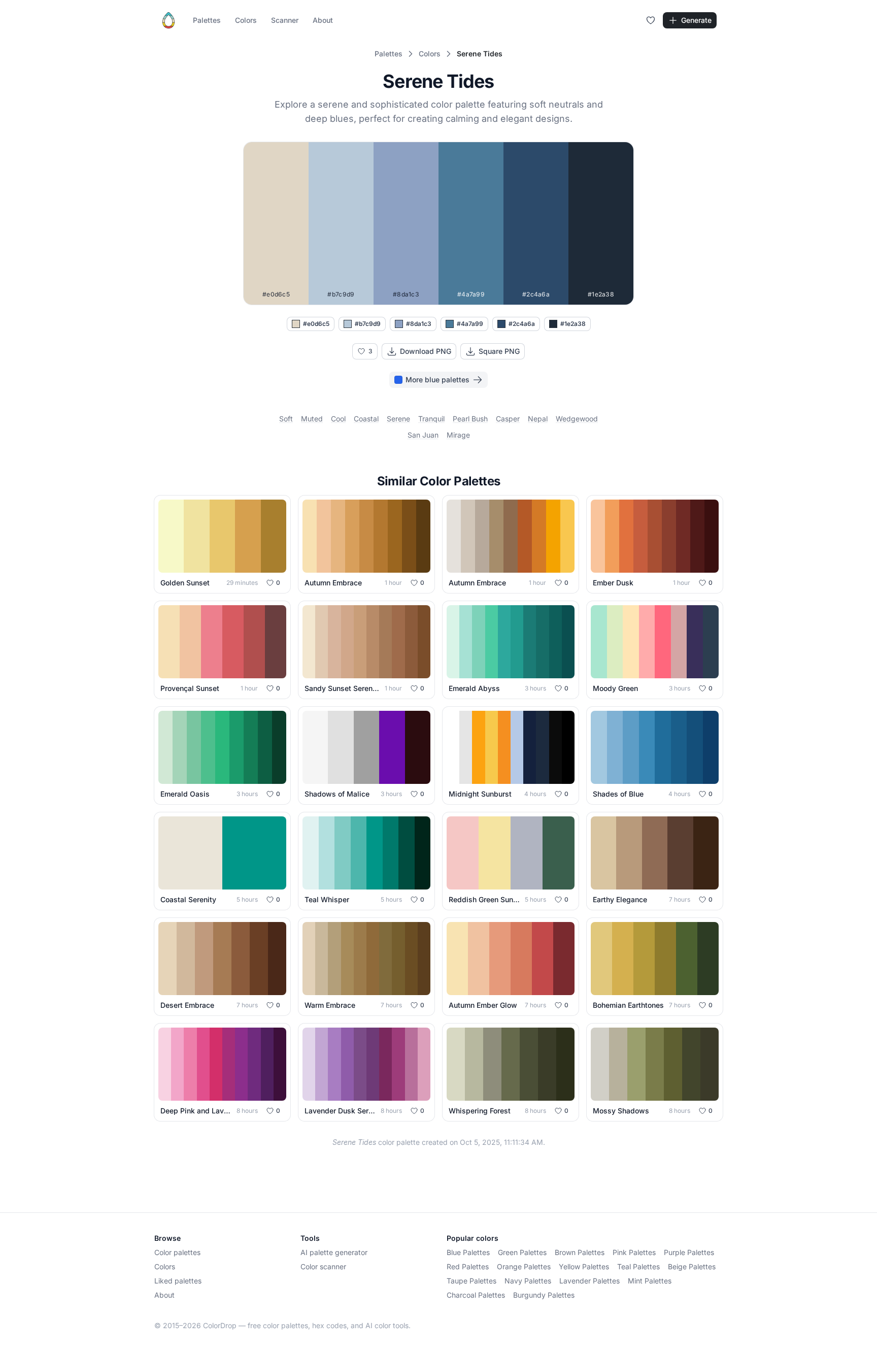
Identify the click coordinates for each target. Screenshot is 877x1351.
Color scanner (323, 1266)
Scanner (284, 20)
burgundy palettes (544, 1295)
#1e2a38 (573, 323)
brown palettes (579, 1252)
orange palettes (524, 1266)
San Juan (423, 435)
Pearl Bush (470, 418)
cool (338, 418)
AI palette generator (333, 1252)
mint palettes (649, 1280)
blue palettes (468, 1252)
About (323, 20)
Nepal (538, 418)
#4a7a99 (470, 323)
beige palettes (692, 1266)
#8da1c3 (418, 323)
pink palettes (634, 1252)
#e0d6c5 (316, 323)
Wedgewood (577, 418)
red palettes (468, 1266)
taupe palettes (471, 1280)
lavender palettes (589, 1280)
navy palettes (527, 1280)
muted (312, 418)
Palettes (207, 20)
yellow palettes (584, 1266)
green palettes (522, 1252)
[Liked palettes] (651, 20)
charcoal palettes (476, 1295)
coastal (366, 418)
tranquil (431, 418)
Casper (508, 418)
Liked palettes (177, 1280)
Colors (246, 20)
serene (398, 418)
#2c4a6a (522, 323)
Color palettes (177, 1252)
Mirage (458, 435)
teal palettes (638, 1266)
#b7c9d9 (368, 323)
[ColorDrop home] (168, 20)
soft (286, 418)
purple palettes (689, 1252)
